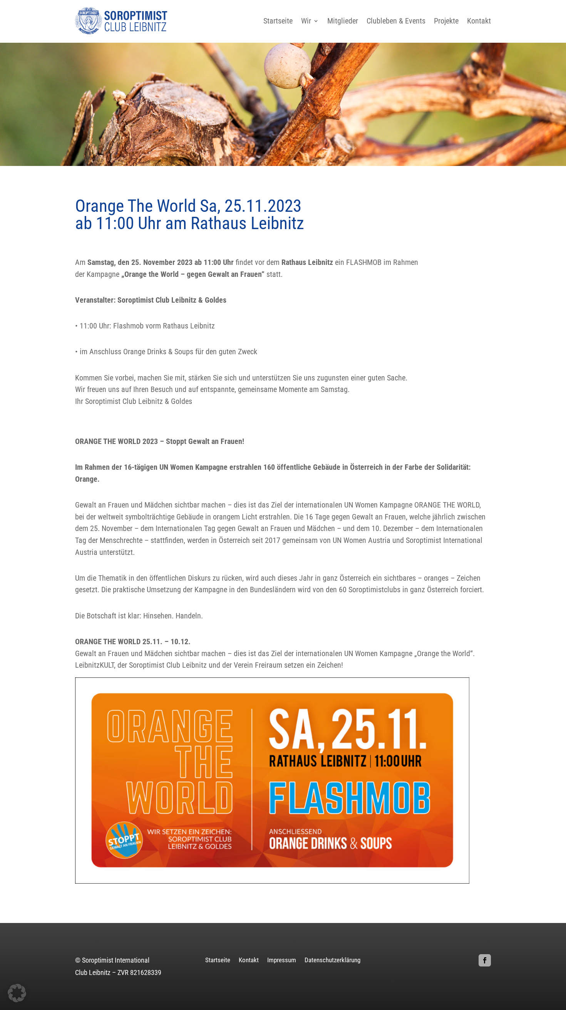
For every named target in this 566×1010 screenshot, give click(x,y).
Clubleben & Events (396, 20)
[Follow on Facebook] (485, 960)
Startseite (278, 20)
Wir (306, 20)
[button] (17, 993)
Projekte (446, 20)
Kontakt (479, 20)
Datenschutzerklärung (332, 960)
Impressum (281, 960)
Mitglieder (342, 20)
